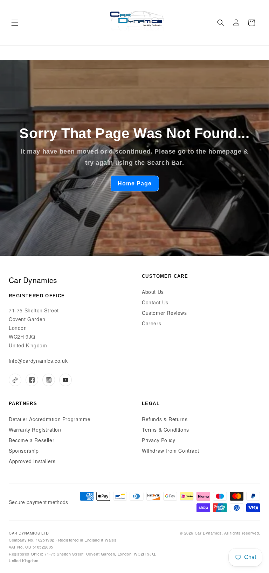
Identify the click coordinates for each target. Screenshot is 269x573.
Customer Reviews (164, 312)
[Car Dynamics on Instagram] (48, 380)
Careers (151, 323)
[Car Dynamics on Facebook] (32, 380)
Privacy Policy (158, 440)
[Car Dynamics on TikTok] (15, 380)
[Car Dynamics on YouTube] (65, 380)
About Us (153, 291)
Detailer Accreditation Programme (49, 419)
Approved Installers (32, 461)
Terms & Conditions (165, 429)
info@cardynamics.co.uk (38, 360)
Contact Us (155, 302)
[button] (14, 22)
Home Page (135, 183)
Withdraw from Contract (170, 450)
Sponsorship (24, 450)
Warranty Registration (35, 429)
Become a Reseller (31, 440)
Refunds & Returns (164, 419)
